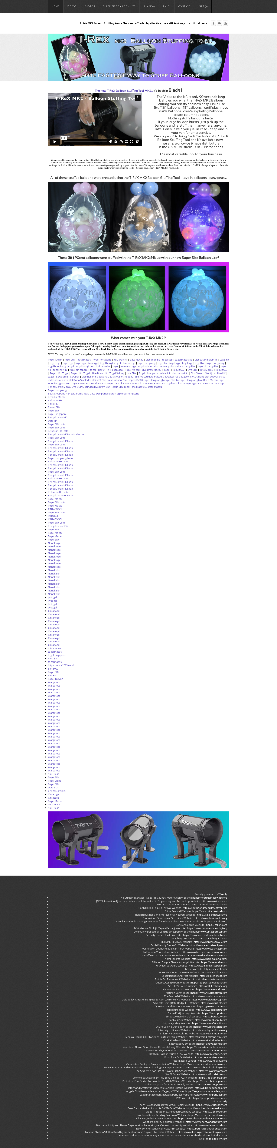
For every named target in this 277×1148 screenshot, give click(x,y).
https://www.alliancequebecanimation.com (202, 1118)
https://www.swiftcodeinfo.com (209, 1074)
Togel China (54, 780)
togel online (145, 366)
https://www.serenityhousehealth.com (205, 935)
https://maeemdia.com (214, 962)
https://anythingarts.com (213, 938)
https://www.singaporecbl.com (209, 931)
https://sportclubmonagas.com (209, 904)
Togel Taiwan (55, 678)
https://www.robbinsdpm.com (210, 1081)
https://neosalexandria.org (211, 989)
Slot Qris (210, 373)
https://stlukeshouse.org (213, 986)
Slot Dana (102, 376)
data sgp (219, 383)
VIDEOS (72, 6)
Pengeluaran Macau (59, 386)
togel (71, 366)
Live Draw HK (99, 373)
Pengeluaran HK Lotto (60, 441)
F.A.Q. (166, 6)
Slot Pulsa (88, 386)
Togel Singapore (57, 414)
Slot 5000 (53, 668)
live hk (58, 359)
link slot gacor (219, 1135)
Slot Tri (175, 380)
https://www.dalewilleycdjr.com (209, 999)
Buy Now (149, 6)
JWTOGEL (65, 383)
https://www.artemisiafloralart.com (207, 1047)
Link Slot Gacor (98, 383)
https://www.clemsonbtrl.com (210, 1125)
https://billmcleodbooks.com (211, 1088)
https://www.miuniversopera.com (208, 965)
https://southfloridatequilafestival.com (205, 908)
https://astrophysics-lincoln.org (209, 1030)
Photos (89, 6)
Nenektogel (54, 543)
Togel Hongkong (152, 380)
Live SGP (77, 386)
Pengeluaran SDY (58, 526)
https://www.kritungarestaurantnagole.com (202, 1132)
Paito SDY (128, 383)
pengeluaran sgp (111, 393)
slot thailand (89, 376)
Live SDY (192, 369)
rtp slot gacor (182, 376)
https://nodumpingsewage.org (209, 897)
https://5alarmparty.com (213, 1033)
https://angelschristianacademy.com (206, 1091)
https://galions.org (216, 925)
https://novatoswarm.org (213, 1071)
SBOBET (74, 376)
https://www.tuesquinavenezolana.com (204, 952)
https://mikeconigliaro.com (212, 1084)
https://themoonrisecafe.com (210, 1057)
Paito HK (53, 403)
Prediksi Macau (57, 397)
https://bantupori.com (214, 1013)
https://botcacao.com (215, 1016)
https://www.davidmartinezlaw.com (207, 955)
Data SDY (53, 787)
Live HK (221, 373)
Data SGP (95, 393)
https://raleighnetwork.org (212, 914)
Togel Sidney (116, 373)
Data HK (52, 420)
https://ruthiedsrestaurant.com (209, 979)
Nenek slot (54, 570)
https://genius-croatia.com (212, 1006)
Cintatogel (54, 794)
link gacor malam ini (158, 373)
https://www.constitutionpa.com (209, 1050)
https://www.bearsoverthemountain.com (204, 1064)
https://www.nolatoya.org (212, 1060)
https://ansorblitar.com (214, 972)
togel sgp (167, 359)
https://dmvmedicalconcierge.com (208, 1037)
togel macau (55, 651)
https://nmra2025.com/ (61, 665)
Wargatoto (54, 682)
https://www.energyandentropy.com (206, 1121)
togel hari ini (60, 369)
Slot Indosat (126, 376)
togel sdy (70, 359)
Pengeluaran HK (57, 417)
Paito (151, 383)
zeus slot (113, 376)
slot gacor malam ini (206, 359)
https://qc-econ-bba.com (213, 1077)
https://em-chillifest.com (213, 975)
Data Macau (155, 386)
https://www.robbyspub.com (211, 1020)
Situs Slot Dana (56, 393)
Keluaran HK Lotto (58, 461)
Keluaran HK (55, 400)
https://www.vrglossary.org (211, 1104)
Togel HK (55, 373)
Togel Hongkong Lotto (60, 458)
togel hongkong (102, 359)
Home (55, 6)
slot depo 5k (153, 359)
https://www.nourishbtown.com (209, 992)
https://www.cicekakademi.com (209, 1040)
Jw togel (52, 597)
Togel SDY (53, 410)
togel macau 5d (183, 359)
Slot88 (97, 380)
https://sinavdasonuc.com (212, 1043)
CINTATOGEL (55, 509)
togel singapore (79, 369)
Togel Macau (132, 369)
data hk (118, 383)
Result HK (103, 369)
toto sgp (93, 363)
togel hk (224, 359)
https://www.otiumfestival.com (209, 911)
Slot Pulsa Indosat (112, 380)
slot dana (62, 380)
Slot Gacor (197, 373)
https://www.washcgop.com (211, 948)
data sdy (222, 1101)
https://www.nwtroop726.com (210, 941)
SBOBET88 (62, 376)
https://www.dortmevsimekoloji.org (207, 928)
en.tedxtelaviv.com (216, 1138)
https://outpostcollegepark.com (209, 982)
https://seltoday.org (215, 921)
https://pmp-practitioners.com (210, 1098)
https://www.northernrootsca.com (207, 1115)
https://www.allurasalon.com (210, 1026)
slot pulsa (117, 369)
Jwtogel (166, 380)
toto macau (54, 648)
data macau (84, 359)
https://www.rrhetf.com (214, 1003)
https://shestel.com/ (215, 969)
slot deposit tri (180, 373)
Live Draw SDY (102, 386)
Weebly (222, 894)
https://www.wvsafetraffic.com (209, 1023)
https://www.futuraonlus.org (211, 918)
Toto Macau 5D (139, 386)
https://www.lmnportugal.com (210, 1094)
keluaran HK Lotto (58, 431)
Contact (184, 6)
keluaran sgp (127, 363)
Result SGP (179, 369)
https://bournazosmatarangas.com (207, 1128)
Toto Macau (206, 369)
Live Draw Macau (151, 369)
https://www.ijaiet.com (214, 901)
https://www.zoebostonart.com (209, 996)
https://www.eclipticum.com (211, 1009)
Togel (51, 359)
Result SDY (117, 386)
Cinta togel (54, 611)
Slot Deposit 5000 (133, 380)
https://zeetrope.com (215, 1111)
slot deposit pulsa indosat (169, 366)
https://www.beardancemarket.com (207, 1108)
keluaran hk (120, 359)
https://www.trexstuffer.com (211, 1054)
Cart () (203, 6)
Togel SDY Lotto (57, 424)
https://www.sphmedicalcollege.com (206, 1067)
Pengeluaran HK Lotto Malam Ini (66, 434)
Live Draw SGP (205, 383)
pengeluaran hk (57, 791)
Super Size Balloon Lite (119, 6)
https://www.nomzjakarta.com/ (209, 958)
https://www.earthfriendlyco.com (208, 945)
